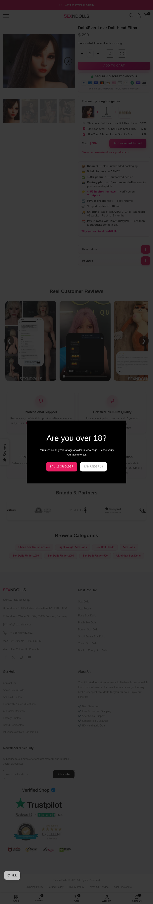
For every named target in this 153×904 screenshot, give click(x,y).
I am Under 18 (93, 466)
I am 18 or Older (61, 466)
